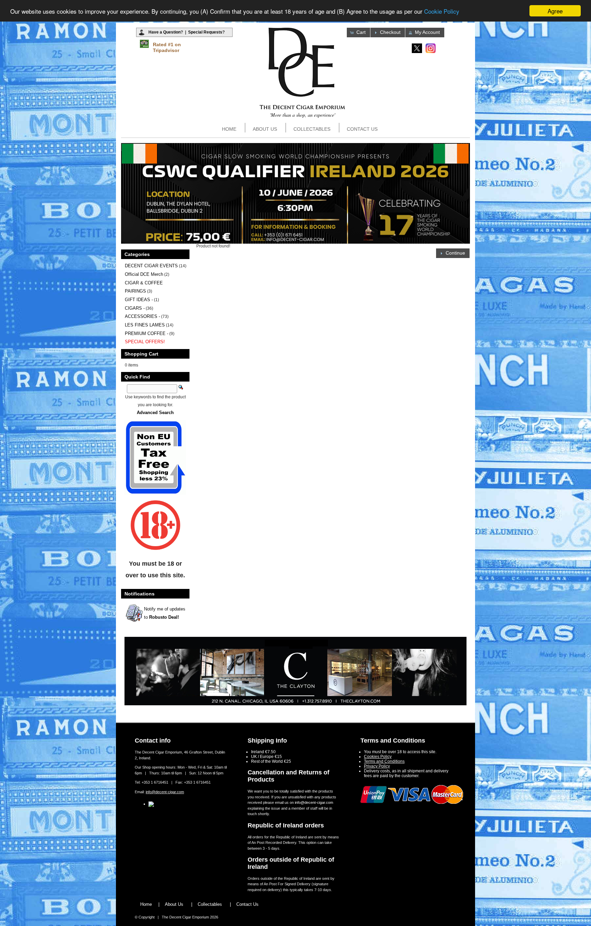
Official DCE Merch (144, 274)
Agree (555, 11)
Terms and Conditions (384, 761)
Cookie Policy (441, 11)
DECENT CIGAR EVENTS (151, 265)
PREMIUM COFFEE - (146, 333)
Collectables (311, 129)
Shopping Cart (141, 354)
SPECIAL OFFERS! (145, 341)
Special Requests (205, 32)
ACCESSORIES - (142, 316)
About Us (265, 129)
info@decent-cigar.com (165, 792)
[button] (358, 32)
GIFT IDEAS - (139, 299)
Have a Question (164, 32)
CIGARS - (135, 308)
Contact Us (362, 129)
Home (229, 129)
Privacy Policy (377, 766)
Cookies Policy (378, 756)
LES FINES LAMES (145, 324)
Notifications (139, 593)
